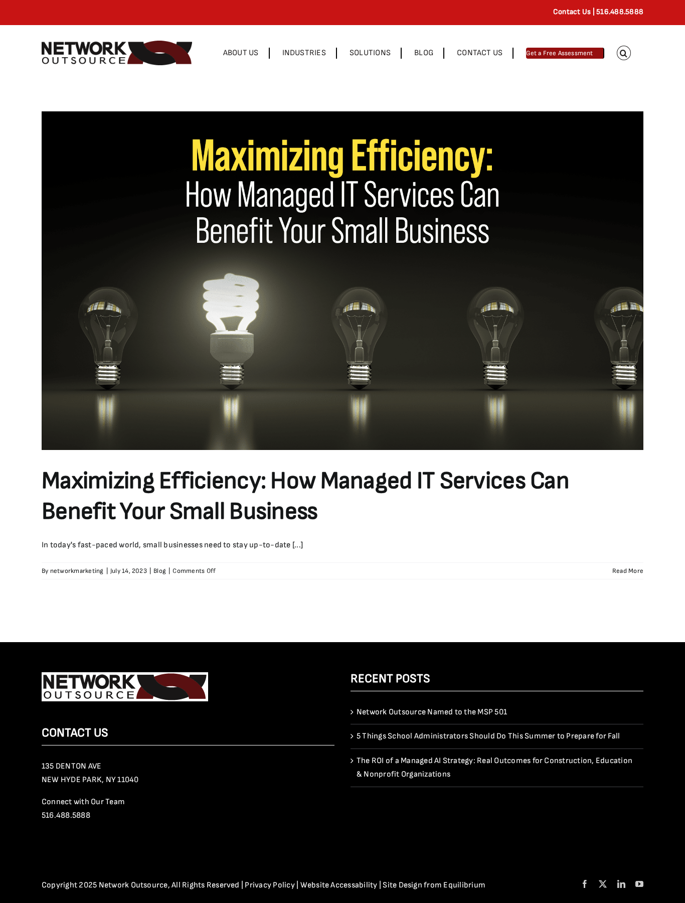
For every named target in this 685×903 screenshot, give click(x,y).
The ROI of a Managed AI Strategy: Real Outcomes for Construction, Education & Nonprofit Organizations (494, 768)
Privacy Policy (269, 885)
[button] (624, 53)
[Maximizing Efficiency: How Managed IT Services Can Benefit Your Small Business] (342, 280)
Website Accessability (339, 885)
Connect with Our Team (83, 802)
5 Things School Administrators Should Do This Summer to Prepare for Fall (488, 736)
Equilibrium (464, 885)
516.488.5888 (66, 815)
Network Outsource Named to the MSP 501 (432, 712)
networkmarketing (77, 571)
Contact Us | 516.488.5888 (598, 12)
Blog (159, 571)
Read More (627, 571)
